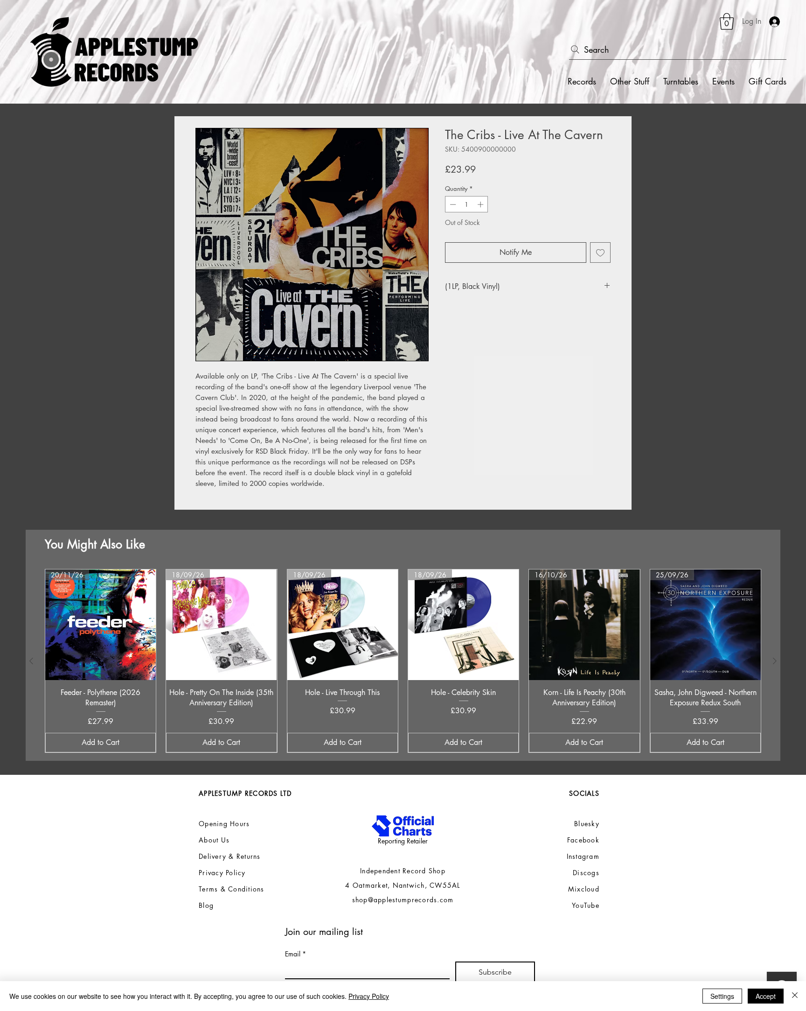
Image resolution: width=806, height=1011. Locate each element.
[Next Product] (774, 661)
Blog (206, 905)
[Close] (794, 996)
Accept (766, 996)
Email (295, 954)
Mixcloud (583, 889)
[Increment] (481, 204)
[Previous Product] (31, 661)
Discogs (586, 872)
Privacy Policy (368, 996)
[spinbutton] (467, 204)
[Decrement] (452, 204)
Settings (722, 996)
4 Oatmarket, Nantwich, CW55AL (402, 885)
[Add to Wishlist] (600, 252)
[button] (727, 21)
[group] (403, 661)
